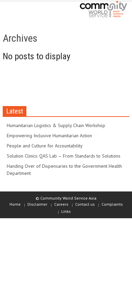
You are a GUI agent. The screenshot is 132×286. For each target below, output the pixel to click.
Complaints (112, 204)
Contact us (85, 204)
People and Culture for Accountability (45, 146)
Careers (61, 204)
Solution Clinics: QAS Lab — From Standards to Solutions (63, 156)
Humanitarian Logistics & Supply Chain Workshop (56, 125)
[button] (25, 11)
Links (66, 211)
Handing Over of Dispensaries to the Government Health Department (64, 169)
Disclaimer (37, 204)
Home (15, 204)
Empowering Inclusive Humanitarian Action (49, 135)
